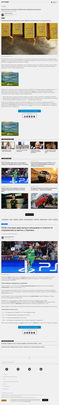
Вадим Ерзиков (8, 13)
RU (54, 2)
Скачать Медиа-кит (6, 386)
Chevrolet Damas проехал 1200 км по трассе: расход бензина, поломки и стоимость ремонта (43, 164)
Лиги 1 (55, 322)
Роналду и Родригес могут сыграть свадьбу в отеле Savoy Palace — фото (21, 343)
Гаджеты (16, 219)
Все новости (5, 219)
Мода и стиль (43, 219)
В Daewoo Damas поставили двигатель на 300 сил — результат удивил (44, 189)
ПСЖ (9, 277)
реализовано (12, 103)
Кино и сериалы (28, 219)
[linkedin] (40, 369)
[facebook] (6, 369)
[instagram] (18, 369)
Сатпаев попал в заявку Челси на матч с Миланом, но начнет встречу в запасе (23, 347)
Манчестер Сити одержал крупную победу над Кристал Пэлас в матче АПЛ (13, 189)
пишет (33, 91)
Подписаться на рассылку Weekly (8, 362)
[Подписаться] (57, 363)
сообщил (3, 60)
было (9, 62)
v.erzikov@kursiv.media (9, 15)
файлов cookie (28, 401)
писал (16, 322)
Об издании (5, 374)
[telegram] (29, 369)
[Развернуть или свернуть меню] (57, 2)
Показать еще (29, 214)
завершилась (15, 278)
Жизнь (21, 219)
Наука (50, 219)
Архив (4, 379)
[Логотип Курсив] (5, 2)
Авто (11, 219)
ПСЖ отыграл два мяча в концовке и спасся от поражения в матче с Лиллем (14, 163)
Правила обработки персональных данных (11, 381)
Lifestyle (4, 224)
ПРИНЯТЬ (45, 400)
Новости (3, 6)
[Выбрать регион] (51, 2)
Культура (36, 219)
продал (30, 105)
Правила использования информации (10, 376)
